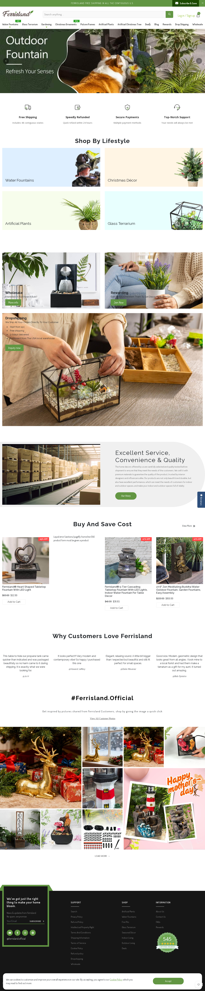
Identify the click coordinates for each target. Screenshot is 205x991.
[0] (198, 16)
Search (74, 911)
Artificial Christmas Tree (129, 24)
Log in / (182, 15)
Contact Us (161, 916)
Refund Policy (77, 922)
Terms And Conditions (81, 932)
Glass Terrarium (30, 24)
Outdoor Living (128, 943)
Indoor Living (127, 937)
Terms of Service (78, 943)
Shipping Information (80, 937)
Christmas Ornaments (66, 23)
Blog (156, 24)
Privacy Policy (76, 916)
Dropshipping (77, 958)
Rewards (167, 24)
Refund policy (77, 953)
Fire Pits (125, 922)
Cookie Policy (116, 979)
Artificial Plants (106, 24)
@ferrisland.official (16, 938)
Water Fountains (10, 23)
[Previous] (6, 61)
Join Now (119, 302)
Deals (148, 24)
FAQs (158, 922)
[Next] (199, 61)
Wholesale (197, 24)
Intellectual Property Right (82, 927)
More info (13, 302)
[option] (25, 572)
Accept (168, 981)
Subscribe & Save (188, 3)
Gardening (46, 24)
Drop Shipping (181, 24)
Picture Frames (87, 24)
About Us (160, 911)
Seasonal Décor (129, 932)
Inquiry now (14, 347)
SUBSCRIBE (36, 921)
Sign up (191, 15)
